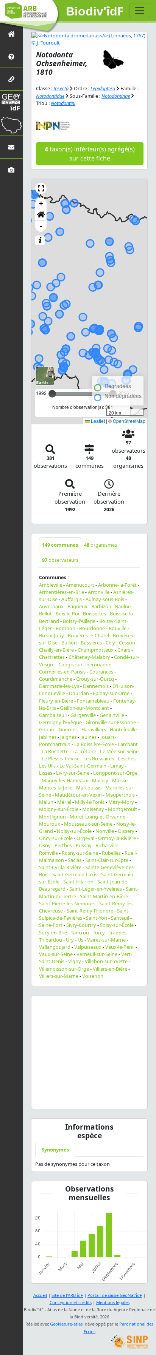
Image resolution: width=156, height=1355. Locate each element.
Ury (70, 939)
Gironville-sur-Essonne (111, 722)
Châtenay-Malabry (89, 657)
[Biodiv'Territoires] (11, 124)
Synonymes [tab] (55, 1149)
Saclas (74, 860)
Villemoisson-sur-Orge (64, 968)
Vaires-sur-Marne (106, 939)
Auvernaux (51, 606)
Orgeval (85, 838)
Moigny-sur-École (58, 809)
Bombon (65, 628)
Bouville (117, 628)
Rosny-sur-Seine (80, 852)
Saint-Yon (96, 917)
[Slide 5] (116, 1098)
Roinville (48, 852)
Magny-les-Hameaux (65, 780)
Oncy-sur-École (56, 838)
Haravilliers (93, 729)
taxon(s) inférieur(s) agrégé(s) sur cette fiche (90, 153)
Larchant (128, 744)
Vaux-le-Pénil (119, 946)
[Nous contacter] (11, 147)
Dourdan (79, 693)
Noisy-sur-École (74, 831)
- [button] (41, 226)
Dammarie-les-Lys (59, 686)
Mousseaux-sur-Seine (88, 823)
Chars (123, 649)
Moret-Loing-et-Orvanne (97, 816)
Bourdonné (92, 628)
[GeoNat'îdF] (11, 102)
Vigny (74, 961)
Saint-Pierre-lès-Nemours (67, 903)
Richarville (106, 845)
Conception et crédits (71, 1302)
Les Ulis (47, 765)
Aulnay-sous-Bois (105, 599)
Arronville (98, 592)
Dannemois (96, 686)
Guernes (68, 729)
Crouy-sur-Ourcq (95, 678)
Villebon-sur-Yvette (106, 961)
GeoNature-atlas (66, 1324)
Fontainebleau (93, 700)
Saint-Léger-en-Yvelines (95, 888)
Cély (110, 642)
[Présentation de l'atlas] (11, 56)
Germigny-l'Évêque (60, 722)
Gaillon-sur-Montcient (84, 707)
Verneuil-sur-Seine (96, 954)
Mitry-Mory (121, 802)
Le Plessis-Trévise (61, 758)
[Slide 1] (62, 1098)
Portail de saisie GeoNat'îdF (114, 1295)
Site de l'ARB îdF (67, 1295)
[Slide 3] (89, 1098)
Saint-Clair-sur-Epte (106, 860)
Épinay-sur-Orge (111, 693)
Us (80, 939)
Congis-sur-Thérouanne (84, 664)
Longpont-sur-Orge (115, 772)
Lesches (127, 758)
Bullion (69, 642)
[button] (41, 188)
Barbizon (101, 606)
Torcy (99, 932)
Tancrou (80, 932)
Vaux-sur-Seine (56, 954)
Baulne (123, 606)
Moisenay (93, 809)
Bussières (91, 642)
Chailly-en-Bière (56, 649)
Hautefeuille (123, 729)
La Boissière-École (94, 744)
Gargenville (83, 715)
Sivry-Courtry (81, 925)
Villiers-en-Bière (110, 968)
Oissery (126, 831)
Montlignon (52, 816)
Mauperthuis (120, 794)
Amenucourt (80, 584)
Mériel (64, 802)
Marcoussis (88, 787)
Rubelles (111, 852)
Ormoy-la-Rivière (117, 838)
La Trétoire (84, 751)
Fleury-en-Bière (56, 700)
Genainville (112, 715)
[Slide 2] (75, 1098)
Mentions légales (112, 1302)
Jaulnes (88, 737)
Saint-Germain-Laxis (74, 874)
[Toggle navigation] (139, 10)
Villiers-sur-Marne (58, 976)
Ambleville (50, 584)
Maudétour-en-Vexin (78, 794)
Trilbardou (50, 939)
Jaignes (68, 737)
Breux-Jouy (51, 635)
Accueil (40, 1295)
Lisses (45, 772)
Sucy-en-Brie (53, 932)
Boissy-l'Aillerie (79, 621)
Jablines (47, 737)
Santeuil (120, 917)
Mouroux (49, 823)
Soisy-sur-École (117, 925)
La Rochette (55, 751)
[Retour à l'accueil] (11, 34)
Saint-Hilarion (78, 881)
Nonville (104, 831)
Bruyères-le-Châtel (88, 635)
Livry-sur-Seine (72, 772)
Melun (46, 802)
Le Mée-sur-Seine (119, 751)
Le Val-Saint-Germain (82, 765)
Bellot (45, 613)
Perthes (63, 845)
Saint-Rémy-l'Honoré (90, 910)
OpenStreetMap (129, 421)
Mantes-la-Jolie (55, 787)
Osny (45, 845)
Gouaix (47, 729)
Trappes (117, 932)
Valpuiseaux (87, 946)
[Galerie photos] (11, 170)
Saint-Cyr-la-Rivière (60, 867)
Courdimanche (55, 678)
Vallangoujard (54, 946)
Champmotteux (96, 649)
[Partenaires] (11, 79)
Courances (101, 671)
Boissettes (94, 613)
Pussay (84, 845)
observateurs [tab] (60, 559)
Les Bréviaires (98, 758)
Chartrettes (52, 657)
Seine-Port (50, 925)
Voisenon (92, 976)
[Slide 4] (103, 1098)
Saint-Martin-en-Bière (104, 896)
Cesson (127, 642)
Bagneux (77, 606)
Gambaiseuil (53, 715)
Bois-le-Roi (67, 613)
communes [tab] (60, 544)
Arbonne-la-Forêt (117, 584)
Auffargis (71, 599)
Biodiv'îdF (94, 11)
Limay (117, 765)
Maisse (120, 780)
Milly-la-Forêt (90, 802)
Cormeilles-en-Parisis (62, 671)
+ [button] (41, 203)
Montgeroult (122, 809)
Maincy (100, 780)
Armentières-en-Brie (61, 592)
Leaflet (97, 421)
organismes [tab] (100, 544)
